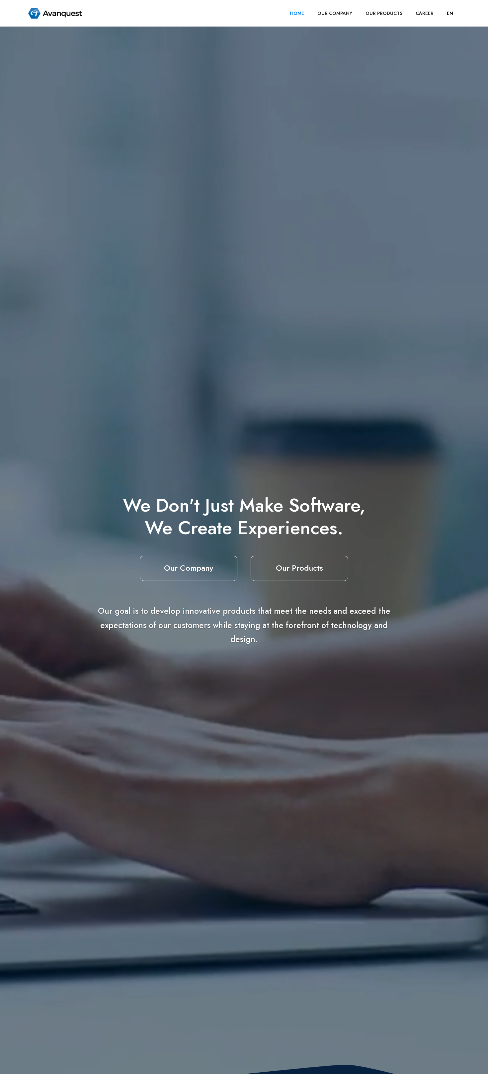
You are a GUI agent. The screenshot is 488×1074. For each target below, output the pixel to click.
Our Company (188, 568)
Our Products (299, 568)
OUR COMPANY (334, 13)
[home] (55, 13)
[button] (450, 13)
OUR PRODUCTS (384, 13)
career (425, 13)
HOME (297, 13)
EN (450, 13)
